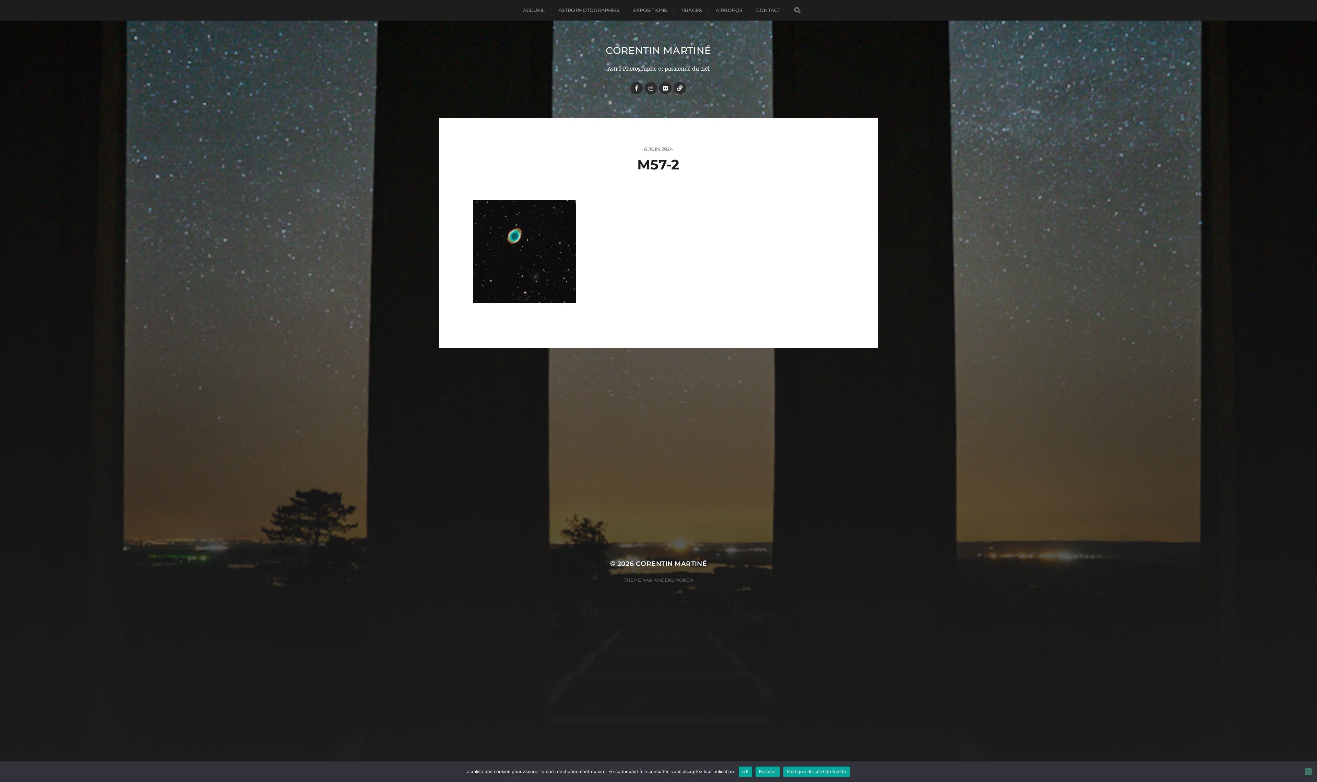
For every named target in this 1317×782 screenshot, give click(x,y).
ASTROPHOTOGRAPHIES (589, 10)
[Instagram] (651, 88)
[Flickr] (665, 88)
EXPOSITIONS (650, 10)
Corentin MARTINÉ (658, 50)
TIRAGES (691, 10)
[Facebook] (636, 88)
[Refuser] (1308, 771)
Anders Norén (673, 580)
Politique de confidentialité (816, 771)
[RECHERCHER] (797, 10)
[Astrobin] (680, 88)
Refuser (767, 771)
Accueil (534, 10)
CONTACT (768, 10)
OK (745, 771)
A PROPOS (729, 10)
